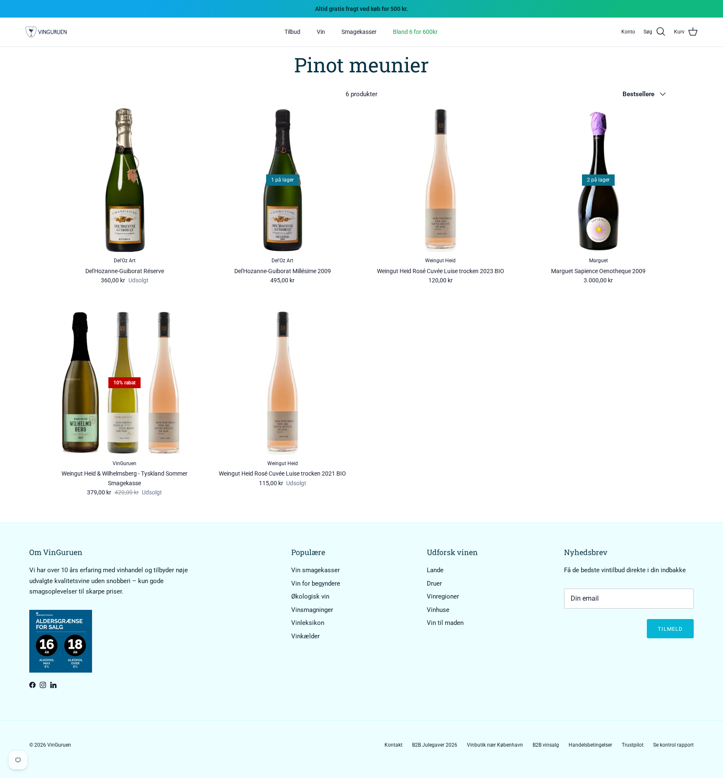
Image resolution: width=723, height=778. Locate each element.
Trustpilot (633, 745)
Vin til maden (445, 623)
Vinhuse (438, 610)
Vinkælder (305, 636)
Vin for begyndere (315, 583)
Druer (434, 583)
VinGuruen (59, 745)
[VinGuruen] (46, 32)
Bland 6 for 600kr (415, 31)
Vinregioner (443, 596)
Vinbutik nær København (495, 745)
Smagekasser (359, 31)
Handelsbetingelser (590, 745)
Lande (435, 570)
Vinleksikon (307, 623)
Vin (321, 31)
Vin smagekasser (315, 570)
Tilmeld (670, 629)
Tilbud (292, 31)
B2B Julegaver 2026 (434, 745)
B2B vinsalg (546, 745)
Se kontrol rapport (673, 745)
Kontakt (394, 745)
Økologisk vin (310, 596)
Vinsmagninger (312, 610)
